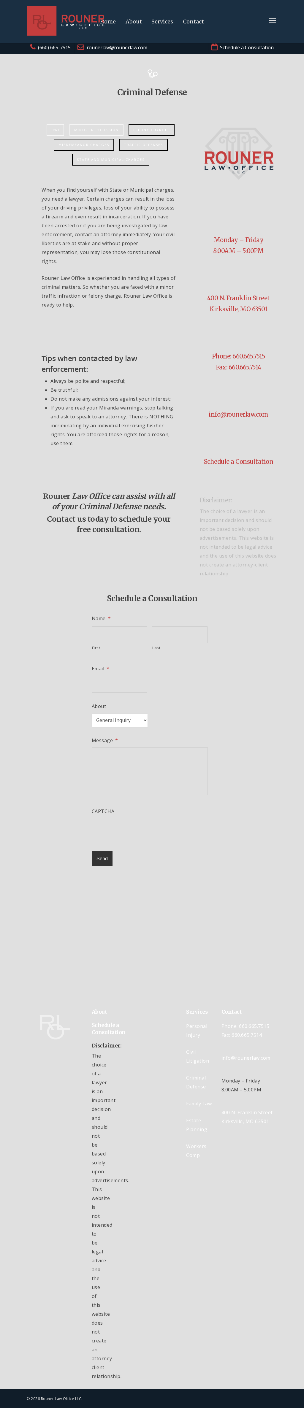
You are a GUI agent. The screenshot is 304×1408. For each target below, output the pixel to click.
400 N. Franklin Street (238, 298)
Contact (193, 21)
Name (101, 618)
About (134, 21)
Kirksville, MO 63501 (238, 309)
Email (101, 669)
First (96, 647)
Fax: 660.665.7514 (238, 367)
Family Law (199, 1103)
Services (162, 21)
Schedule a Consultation (238, 461)
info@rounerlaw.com (238, 414)
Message (105, 740)
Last (156, 647)
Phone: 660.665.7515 (238, 356)
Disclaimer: (216, 500)
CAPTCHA (103, 811)
